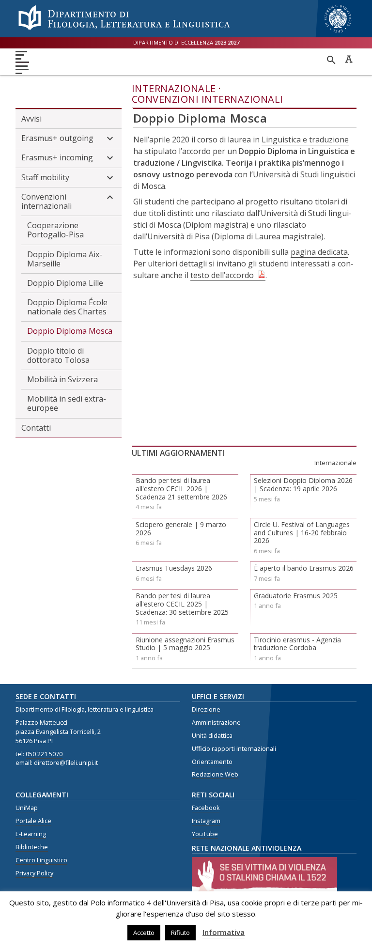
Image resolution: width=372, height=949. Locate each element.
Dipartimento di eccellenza (186, 42)
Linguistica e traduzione (305, 139)
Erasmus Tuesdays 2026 (174, 568)
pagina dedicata (319, 252)
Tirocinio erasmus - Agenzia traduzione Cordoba (297, 644)
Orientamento (212, 762)
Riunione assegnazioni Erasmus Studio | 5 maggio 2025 (185, 644)
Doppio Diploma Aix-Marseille (64, 259)
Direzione (206, 709)
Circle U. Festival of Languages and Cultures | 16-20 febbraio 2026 (302, 532)
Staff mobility (45, 177)
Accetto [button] (144, 932)
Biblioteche (32, 847)
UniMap (27, 808)
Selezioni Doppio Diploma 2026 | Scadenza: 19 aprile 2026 (303, 484)
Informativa (223, 932)
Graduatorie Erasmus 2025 (296, 595)
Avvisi (31, 118)
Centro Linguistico (41, 860)
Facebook (205, 808)
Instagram (206, 821)
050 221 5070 (44, 754)
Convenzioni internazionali (207, 99)
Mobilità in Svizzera (62, 379)
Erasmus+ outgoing (57, 138)
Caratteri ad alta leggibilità (348, 59)
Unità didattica (212, 735)
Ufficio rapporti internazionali (234, 749)
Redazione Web (215, 774)
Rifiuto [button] (180, 932)
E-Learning (31, 834)
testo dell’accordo (222, 275)
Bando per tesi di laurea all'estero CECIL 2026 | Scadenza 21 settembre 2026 (181, 488)
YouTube (205, 834)
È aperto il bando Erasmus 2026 (304, 568)
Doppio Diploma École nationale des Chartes (67, 307)
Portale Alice (33, 821)
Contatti (36, 427)
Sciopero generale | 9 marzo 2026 (181, 528)
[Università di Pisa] (337, 33)
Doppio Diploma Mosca (69, 331)
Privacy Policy (34, 873)
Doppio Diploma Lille (65, 283)
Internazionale (174, 88)
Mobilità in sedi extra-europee (66, 403)
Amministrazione (216, 722)
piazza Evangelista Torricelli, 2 (58, 732)
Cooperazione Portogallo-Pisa (55, 230)
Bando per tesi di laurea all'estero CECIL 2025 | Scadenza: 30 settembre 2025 (182, 604)
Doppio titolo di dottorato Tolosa (58, 355)
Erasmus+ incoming (57, 157)
